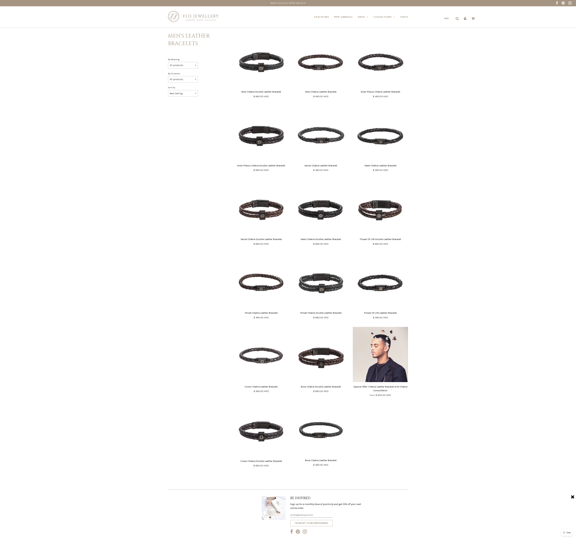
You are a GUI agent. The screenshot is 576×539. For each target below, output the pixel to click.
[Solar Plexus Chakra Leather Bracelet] (380, 60)
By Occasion (174, 73)
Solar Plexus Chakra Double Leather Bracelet (261, 165)
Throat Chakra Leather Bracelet (261, 312)
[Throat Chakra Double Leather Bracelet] (320, 281)
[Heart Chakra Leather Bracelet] (380, 134)
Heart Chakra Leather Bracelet (380, 165)
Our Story (321, 17)
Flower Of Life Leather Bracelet (380, 312)
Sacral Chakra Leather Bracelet (320, 165)
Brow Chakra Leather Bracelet (321, 460)
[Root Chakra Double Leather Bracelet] (261, 60)
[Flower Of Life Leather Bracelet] (380, 281)
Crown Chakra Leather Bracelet (261, 386)
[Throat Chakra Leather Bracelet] (261, 281)
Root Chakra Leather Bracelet (320, 91)
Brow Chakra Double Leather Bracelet (321, 386)
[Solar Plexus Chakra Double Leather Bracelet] (261, 134)
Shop (362, 17)
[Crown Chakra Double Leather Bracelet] (261, 429)
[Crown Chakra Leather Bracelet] (261, 355)
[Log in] (465, 18)
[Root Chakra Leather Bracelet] (320, 60)
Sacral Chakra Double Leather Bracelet (261, 239)
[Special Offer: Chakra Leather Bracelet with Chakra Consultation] (380, 355)
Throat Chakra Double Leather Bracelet (321, 312)
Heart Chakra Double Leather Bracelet (321, 239)
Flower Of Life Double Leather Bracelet (380, 239)
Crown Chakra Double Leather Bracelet (261, 461)
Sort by (171, 87)
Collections (382, 17)
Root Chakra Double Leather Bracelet (261, 91)
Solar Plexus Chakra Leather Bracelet (380, 91)
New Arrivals (343, 17)
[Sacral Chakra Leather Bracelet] (320, 134)
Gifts (404, 17)
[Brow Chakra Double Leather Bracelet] (320, 355)
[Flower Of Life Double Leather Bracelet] (380, 208)
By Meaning (173, 59)
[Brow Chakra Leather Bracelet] (320, 429)
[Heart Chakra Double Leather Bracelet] (320, 208)
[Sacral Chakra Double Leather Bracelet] (261, 208)
